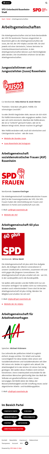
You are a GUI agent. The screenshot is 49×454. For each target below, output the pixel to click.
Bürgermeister (29, 417)
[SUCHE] (46, 3)
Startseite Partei (10, 411)
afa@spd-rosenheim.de (18, 391)
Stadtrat (7, 423)
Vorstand (28, 411)
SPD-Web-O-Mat (16, 448)
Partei (8, 19)
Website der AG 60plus (13, 304)
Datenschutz (33, 440)
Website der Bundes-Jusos (15, 138)
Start (3, 19)
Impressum (23, 440)
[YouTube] (26, 443)
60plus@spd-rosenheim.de (19, 299)
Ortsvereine (22, 423)
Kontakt (4, 440)
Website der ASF (11, 215)
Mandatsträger (10, 417)
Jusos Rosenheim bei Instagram (17, 143)
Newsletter (13, 440)
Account (15, 443)
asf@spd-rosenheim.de (18, 210)
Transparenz (6, 443)
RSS (21, 443)
